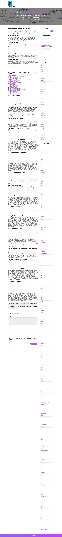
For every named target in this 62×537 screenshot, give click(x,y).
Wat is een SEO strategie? (13, 87)
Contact (25, 4)
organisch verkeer (11, 306)
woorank (42, 509)
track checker (43, 459)
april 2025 (42, 100)
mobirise (42, 325)
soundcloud (42, 439)
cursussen (42, 203)
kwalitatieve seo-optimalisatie (13, 304)
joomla (42, 290)
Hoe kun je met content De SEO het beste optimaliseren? (17, 76)
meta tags (20, 304)
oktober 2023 (43, 139)
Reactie (10, 316)
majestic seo (42, 314)
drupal (41, 214)
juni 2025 (42, 95)
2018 (41, 146)
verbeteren (35, 306)
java (41, 286)
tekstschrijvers (43, 452)
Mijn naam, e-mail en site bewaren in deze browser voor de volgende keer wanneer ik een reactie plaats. (22, 339)
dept (41, 205)
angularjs (42, 170)
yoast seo (42, 522)
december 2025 (43, 82)
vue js (41, 476)
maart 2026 (42, 76)
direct (41, 207)
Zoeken (46, 28)
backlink (42, 181)
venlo (41, 474)
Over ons (21, 4)
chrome (42, 192)
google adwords (43, 242)
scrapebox (42, 371)
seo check (42, 395)
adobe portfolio (43, 152)
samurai (42, 367)
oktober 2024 (43, 113)
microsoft (42, 319)
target (41, 448)
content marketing (43, 198)
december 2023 (43, 135)
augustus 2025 (43, 91)
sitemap (42, 435)
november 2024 (43, 111)
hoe (41, 275)
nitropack (42, 330)
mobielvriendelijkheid (27, 304)
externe (42, 229)
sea (41, 378)
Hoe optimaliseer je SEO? (13, 84)
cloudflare (42, 194)
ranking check (43, 365)
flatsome (42, 233)
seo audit (42, 393)
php (41, 345)
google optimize (43, 249)
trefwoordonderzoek (29, 306)
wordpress (42, 511)
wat (41, 481)
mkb (41, 323)
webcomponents (43, 485)
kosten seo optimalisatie (33, 303)
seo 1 (41, 391)
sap (41, 369)
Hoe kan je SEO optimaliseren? (13, 92)
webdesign (42, 487)
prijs (41, 356)
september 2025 (43, 89)
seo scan (42, 415)
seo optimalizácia (43, 413)
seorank (42, 428)
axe (41, 179)
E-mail (10, 329)
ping (41, 347)
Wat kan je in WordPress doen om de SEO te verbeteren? (17, 89)
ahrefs (41, 157)
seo (16, 306)
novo (41, 336)
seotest (42, 430)
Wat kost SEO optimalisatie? (13, 75)
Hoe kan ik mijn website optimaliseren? (15, 88)
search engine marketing (44, 382)
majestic (42, 312)
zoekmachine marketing (44, 527)
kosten (42, 299)
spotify (42, 441)
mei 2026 (42, 71)
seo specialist (43, 417)
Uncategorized (43, 472)
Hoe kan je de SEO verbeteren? (13, 85)
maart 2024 (42, 128)
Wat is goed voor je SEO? (12, 83)
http (41, 279)
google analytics (43, 244)
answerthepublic (43, 174)
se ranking (42, 376)
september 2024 (43, 115)
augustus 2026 (43, 65)
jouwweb (42, 295)
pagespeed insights (43, 343)
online (41, 341)
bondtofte (29, 19)
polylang (42, 349)
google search (43, 251)
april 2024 (42, 126)
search (42, 380)
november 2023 (43, 137)
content (17, 303)
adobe (41, 150)
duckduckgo (42, 216)
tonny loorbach (43, 457)
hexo (41, 273)
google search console (44, 253)
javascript (42, 288)
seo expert (42, 404)
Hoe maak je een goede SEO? (13, 91)
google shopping (43, 255)
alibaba (42, 163)
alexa (41, 161)
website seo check (43, 498)
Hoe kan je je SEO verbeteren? (13, 77)
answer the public (43, 172)
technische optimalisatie (44, 450)
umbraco (42, 470)
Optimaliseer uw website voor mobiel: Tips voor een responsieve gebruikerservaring (46, 38)
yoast (41, 520)
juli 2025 (42, 93)
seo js (41, 411)
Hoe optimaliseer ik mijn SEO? (13, 86)
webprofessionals (43, 492)
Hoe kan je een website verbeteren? (14, 80)
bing (41, 183)
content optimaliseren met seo (24, 303)
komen (42, 297)
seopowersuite (43, 426)
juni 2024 (42, 122)
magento (42, 308)
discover (42, 209)
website (42, 494)
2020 (41, 148)
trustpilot (42, 463)
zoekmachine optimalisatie (44, 529)
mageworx (42, 310)
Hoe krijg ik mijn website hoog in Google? (15, 78)
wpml (41, 516)
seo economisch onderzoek (45, 402)
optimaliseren (33, 304)
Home (17, 12)
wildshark (42, 505)
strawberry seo (43, 446)
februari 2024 (43, 130)
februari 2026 (43, 78)
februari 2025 (43, 104)
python (42, 360)
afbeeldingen (12, 303)
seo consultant (43, 400)
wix (41, 507)
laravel (42, 301)
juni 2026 (42, 69)
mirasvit (42, 321)
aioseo (42, 159)
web (41, 483)
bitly (41, 185)
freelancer (42, 238)
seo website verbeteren (21, 306)
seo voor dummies (43, 424)
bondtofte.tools (11, 6)
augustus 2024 (43, 117)
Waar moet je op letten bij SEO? (13, 79)
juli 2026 (42, 67)
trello (41, 461)
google (21, 12)
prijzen (42, 358)
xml (41, 518)
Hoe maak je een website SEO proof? (14, 90)
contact (42, 196)
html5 (41, 277)
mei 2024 (42, 124)
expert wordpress (43, 227)
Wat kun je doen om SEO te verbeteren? (15, 82)
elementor (42, 220)
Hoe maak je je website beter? (13, 81)
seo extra (42, 406)
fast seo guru (42, 231)
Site (9, 333)
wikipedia (42, 503)
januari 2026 (42, 80)
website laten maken (44, 496)
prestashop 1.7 (43, 354)
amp (41, 168)
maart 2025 (42, 102)
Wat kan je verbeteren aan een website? (15, 93)
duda (41, 218)
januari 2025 (42, 106)
